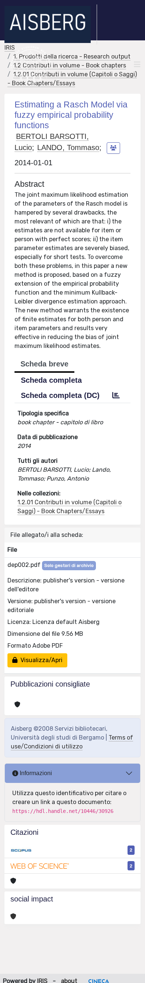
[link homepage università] (30, 64)
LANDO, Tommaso (68, 147)
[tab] (116, 395)
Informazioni (35, 773)
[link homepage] (50, 24)
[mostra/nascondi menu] (137, 64)
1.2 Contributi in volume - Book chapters (69, 65)
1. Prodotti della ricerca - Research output (71, 56)
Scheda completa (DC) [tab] (60, 395)
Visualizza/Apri (39, 660)
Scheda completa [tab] (51, 380)
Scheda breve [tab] (44, 364)
